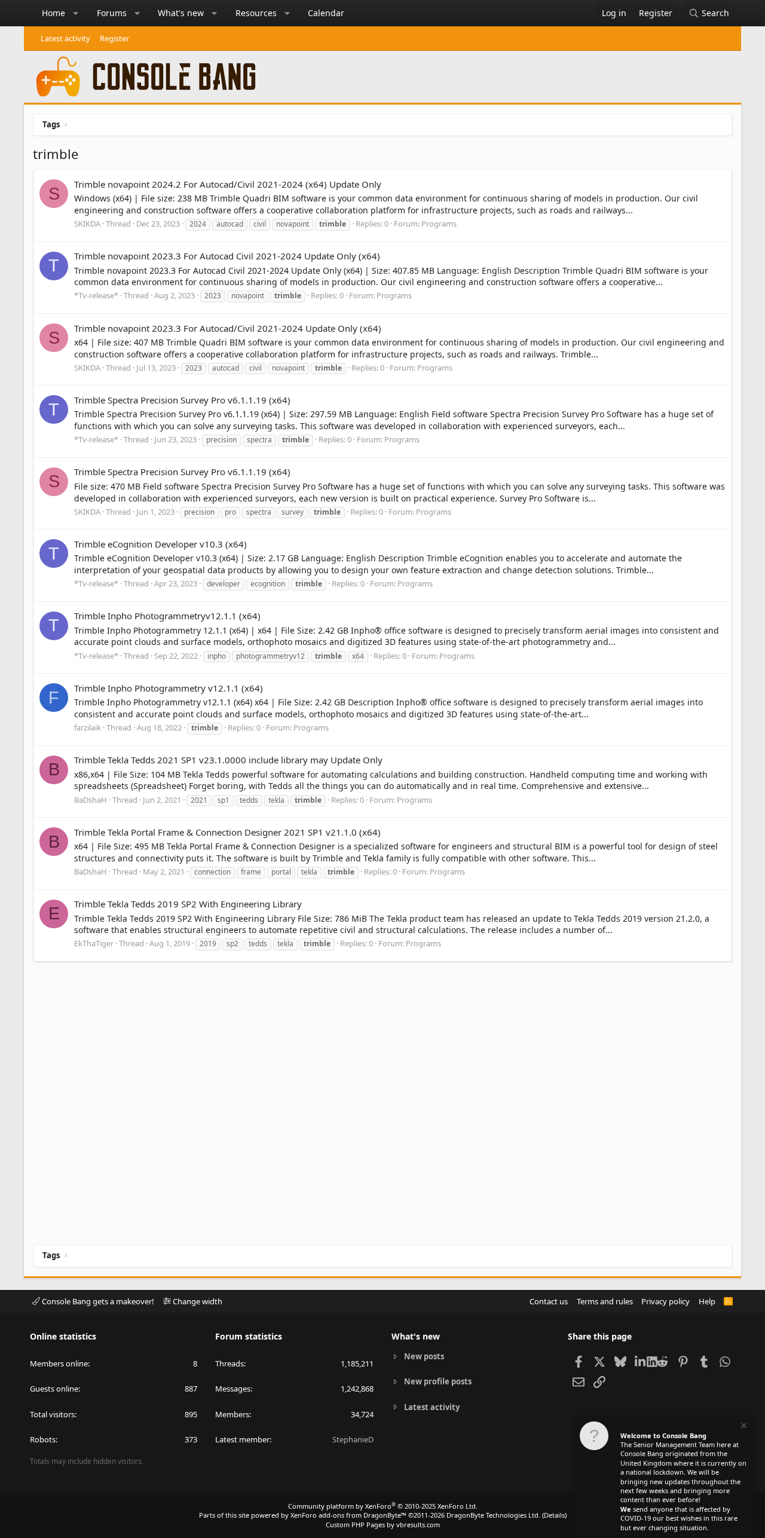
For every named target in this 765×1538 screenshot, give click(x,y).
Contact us (549, 1301)
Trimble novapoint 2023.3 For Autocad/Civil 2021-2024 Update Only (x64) (227, 328)
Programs (439, 223)
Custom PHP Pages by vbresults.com (383, 1524)
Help (707, 1301)
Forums (112, 13)
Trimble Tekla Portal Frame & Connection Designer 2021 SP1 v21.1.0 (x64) (227, 832)
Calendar (326, 13)
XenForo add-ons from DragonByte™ (348, 1515)
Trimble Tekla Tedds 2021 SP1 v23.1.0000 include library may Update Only (228, 760)
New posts (424, 1356)
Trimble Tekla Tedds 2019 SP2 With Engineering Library (188, 904)
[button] (76, 13)
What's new (181, 13)
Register (114, 38)
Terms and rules (605, 1301)
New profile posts (438, 1381)
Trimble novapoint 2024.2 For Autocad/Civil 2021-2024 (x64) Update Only (227, 184)
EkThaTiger (94, 943)
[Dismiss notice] (743, 1427)
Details (554, 1515)
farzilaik (87, 727)
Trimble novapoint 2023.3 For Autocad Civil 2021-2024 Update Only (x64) (227, 256)
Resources (256, 13)
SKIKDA (87, 223)
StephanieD (353, 1439)
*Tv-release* (96, 295)
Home (53, 13)
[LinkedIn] (641, 1361)
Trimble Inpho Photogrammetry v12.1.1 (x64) (168, 688)
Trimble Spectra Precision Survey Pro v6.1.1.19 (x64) (182, 400)
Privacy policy (665, 1301)
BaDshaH (90, 799)
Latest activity (65, 38)
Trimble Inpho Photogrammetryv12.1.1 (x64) (167, 616)
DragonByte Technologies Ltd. (493, 1515)
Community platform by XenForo (383, 1506)
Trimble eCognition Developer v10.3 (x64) (160, 544)
